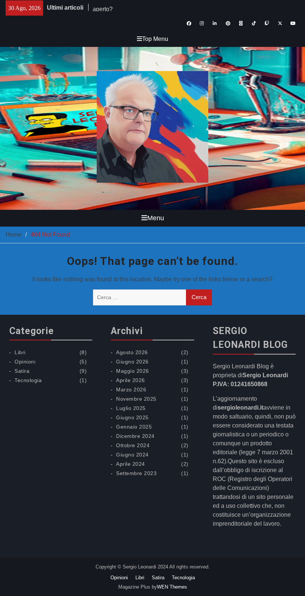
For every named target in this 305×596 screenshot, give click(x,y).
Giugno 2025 (132, 417)
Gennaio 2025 (134, 427)
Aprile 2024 (130, 464)
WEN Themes (172, 587)
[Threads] (240, 23)
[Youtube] (292, 23)
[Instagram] (201, 23)
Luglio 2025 (131, 408)
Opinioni (25, 362)
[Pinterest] (227, 23)
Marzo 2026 (131, 389)
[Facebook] (188, 23)
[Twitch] (266, 23)
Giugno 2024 (132, 455)
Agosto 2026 (132, 352)
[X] (279, 23)
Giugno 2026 (132, 362)
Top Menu (155, 39)
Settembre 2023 (136, 473)
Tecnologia (28, 380)
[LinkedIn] (214, 23)
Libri (20, 352)
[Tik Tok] (253, 23)
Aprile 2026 (130, 380)
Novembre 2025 (136, 399)
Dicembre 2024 (135, 436)
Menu (155, 218)
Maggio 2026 (132, 371)
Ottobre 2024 (133, 445)
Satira (22, 371)
